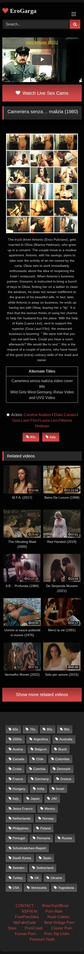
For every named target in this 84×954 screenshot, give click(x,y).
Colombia (62, 759)
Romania (43, 838)
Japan (35, 798)
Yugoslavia (66, 887)
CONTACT (25, 906)
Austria (18, 749)
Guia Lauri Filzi (24, 420)
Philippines (20, 828)
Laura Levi (49, 420)
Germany (42, 779)
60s (15, 729)
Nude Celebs (58, 917)
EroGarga (22, 10)
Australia (66, 739)
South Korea (22, 858)
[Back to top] (69, 940)
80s (32, 437)
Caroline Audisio (37, 415)
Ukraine (56, 878)
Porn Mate (54, 911)
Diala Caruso (65, 415)
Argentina (41, 739)
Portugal (19, 838)
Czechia (39, 769)
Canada (18, 759)
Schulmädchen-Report (29, 848)
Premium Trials (42, 939)
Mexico (50, 808)
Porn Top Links (56, 934)
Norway (48, 818)
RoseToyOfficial (55, 906)
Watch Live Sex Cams (44, 93)
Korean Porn (25, 934)
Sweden (18, 868)
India (40, 789)
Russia (67, 838)
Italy (53, 437)
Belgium (41, 749)
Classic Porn (61, 928)
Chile (40, 759)
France (18, 779)
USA (16, 887)
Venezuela (38, 887)
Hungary (19, 789)
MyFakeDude (25, 923)
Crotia (17, 769)
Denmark (63, 769)
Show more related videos (42, 694)
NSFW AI (29, 911)
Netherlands (22, 818)
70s (32, 729)
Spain (47, 858)
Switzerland (44, 868)
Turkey (18, 878)
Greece (65, 779)
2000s (17, 739)
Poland (45, 828)
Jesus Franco (23, 808)
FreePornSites (27, 917)
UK (37, 878)
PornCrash (34, 928)
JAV (54, 798)
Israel (60, 789)
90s (66, 729)
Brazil (62, 749)
